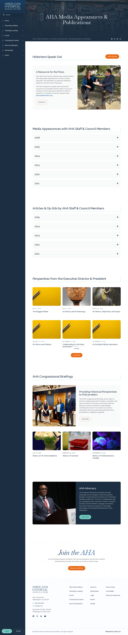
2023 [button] (37, 165)
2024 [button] (37, 156)
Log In (7, 631)
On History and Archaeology (74, 312)
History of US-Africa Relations (45, 489)
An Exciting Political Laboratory (105, 344)
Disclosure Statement (113, 628)
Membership (94, 624)
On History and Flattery (42, 344)
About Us (93, 620)
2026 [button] (37, 137)
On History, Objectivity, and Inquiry (106, 312)
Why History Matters (76, 620)
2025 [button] (37, 147)
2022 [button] (37, 174)
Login (92, 628)
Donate (18, 631)
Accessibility (110, 624)
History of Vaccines (70, 489)
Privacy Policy (110, 620)
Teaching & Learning (75, 624)
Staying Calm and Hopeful (73, 377)
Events (71, 628)
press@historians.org (44, 95)
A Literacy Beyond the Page (44, 377)
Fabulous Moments (100, 377)
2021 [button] (37, 183)
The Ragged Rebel (40, 312)
